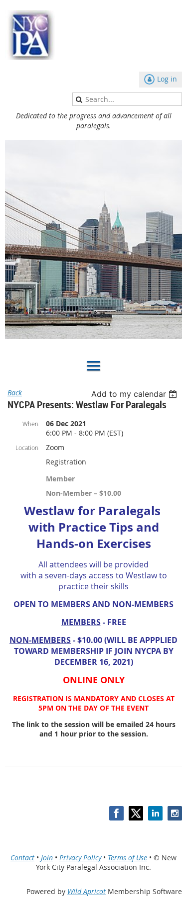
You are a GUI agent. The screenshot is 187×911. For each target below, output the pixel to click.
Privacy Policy (80, 857)
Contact (22, 857)
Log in (167, 79)
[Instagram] (175, 813)
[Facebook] (116, 813)
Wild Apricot (86, 891)
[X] (136, 813)
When (30, 424)
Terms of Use (127, 857)
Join (47, 857)
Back (14, 392)
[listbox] (135, 394)
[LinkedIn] (155, 813)
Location (26, 448)
